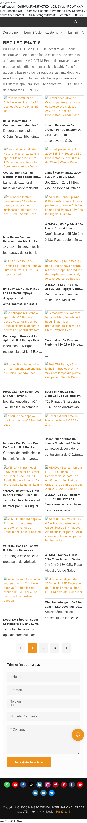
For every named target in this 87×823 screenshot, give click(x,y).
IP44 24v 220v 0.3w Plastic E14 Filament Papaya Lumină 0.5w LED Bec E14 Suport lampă (21, 291)
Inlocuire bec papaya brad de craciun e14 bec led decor (21, 446)
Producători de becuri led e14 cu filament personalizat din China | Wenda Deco (21, 394)
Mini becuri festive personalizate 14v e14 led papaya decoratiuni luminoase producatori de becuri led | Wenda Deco (21, 239)
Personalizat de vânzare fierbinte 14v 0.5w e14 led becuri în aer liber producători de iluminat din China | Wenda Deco (64, 343)
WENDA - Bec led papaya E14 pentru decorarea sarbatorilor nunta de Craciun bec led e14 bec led (20, 548)
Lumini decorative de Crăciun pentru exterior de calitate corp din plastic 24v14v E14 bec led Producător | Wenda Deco (63, 128)
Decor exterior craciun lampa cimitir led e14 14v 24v (63, 441)
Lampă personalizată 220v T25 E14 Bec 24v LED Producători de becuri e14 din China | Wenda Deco (63, 175)
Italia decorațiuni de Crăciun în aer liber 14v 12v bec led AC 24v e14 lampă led (22, 123)
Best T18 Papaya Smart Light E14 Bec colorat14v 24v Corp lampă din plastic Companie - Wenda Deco (64, 394)
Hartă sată (63, 811)
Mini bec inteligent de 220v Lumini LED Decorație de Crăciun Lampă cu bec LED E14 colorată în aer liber (64, 605)
